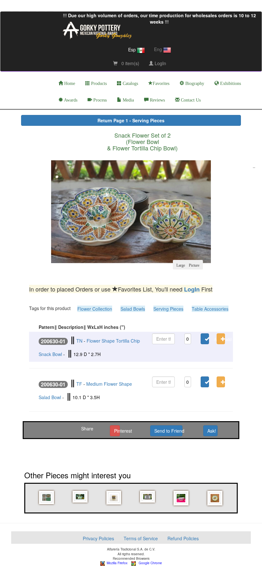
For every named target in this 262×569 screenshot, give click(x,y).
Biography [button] (194, 83)
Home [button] (69, 83)
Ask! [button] (211, 431)
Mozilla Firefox (116, 563)
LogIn (159, 63)
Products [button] (98, 83)
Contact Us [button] (190, 100)
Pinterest (116, 431)
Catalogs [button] (129, 83)
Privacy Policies (98, 538)
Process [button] (99, 100)
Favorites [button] (161, 83)
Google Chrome (149, 563)
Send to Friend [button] (168, 431)
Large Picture (187, 264)
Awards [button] (70, 100)
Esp (132, 49)
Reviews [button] (157, 100)
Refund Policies (183, 538)
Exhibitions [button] (230, 83)
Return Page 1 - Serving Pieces (131, 120)
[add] (220, 338)
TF (79, 384)
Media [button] (127, 100)
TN (79, 341)
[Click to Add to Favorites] (205, 338)
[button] (47, 498)
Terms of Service (141, 538)
